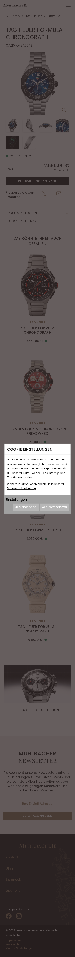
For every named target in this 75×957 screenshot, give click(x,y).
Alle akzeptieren (54, 507)
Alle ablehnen (26, 507)
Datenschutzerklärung (21, 488)
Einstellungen (16, 500)
